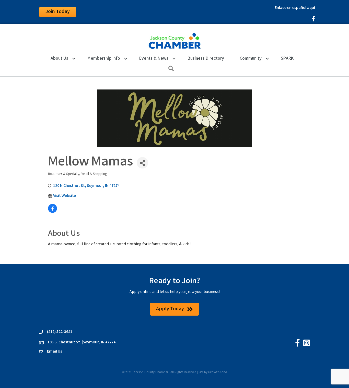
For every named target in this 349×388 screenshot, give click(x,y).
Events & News (153, 58)
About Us (59, 58)
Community (251, 58)
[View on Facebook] (52, 212)
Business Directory (206, 58)
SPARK (287, 58)
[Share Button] (142, 163)
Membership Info (103, 58)
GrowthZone (217, 372)
